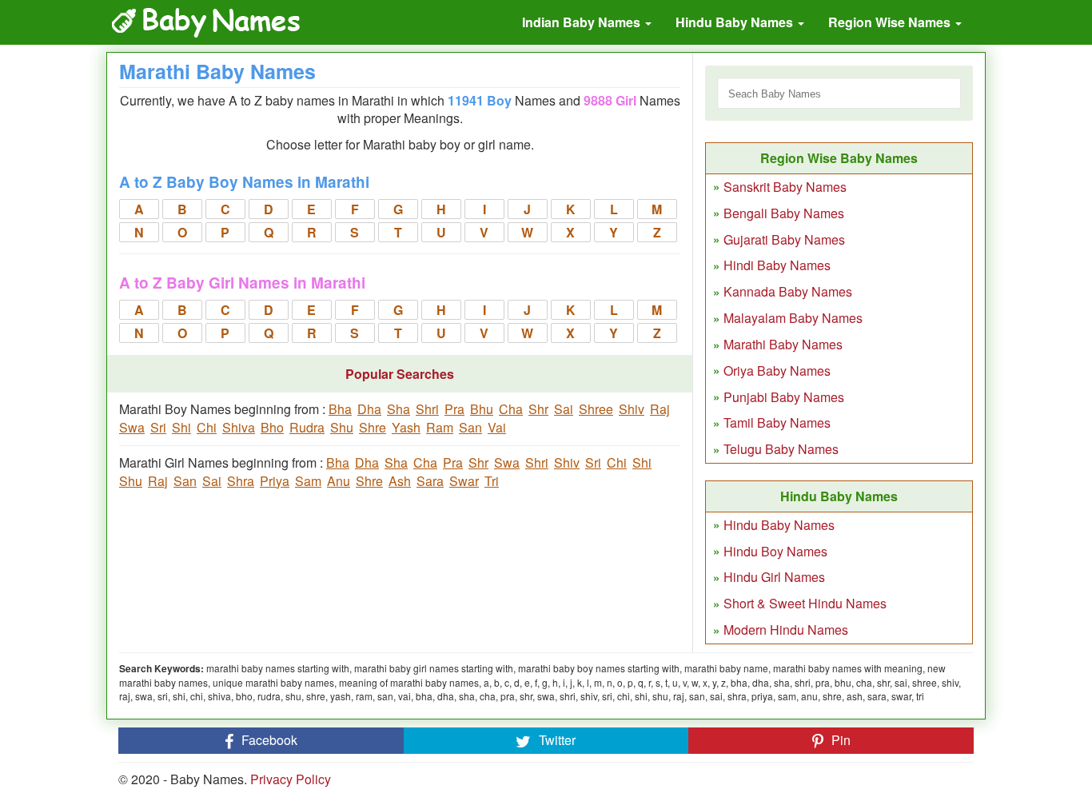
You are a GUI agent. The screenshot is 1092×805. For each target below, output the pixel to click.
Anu (338, 481)
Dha (369, 409)
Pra (454, 409)
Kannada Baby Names (787, 291)
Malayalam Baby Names (793, 318)
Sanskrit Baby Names (785, 186)
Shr (538, 409)
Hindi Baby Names (777, 265)
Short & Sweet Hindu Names (805, 603)
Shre (372, 427)
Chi (207, 427)
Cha (511, 409)
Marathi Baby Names (783, 344)
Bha (340, 409)
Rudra (307, 427)
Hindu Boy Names (775, 551)
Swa (132, 427)
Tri (491, 481)
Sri (158, 427)
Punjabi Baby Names (783, 397)
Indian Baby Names (583, 22)
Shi (181, 427)
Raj (660, 409)
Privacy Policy (290, 779)
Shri (427, 409)
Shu (341, 427)
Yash (406, 427)
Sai (563, 409)
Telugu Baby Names (781, 449)
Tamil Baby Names (777, 422)
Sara (430, 481)
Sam (308, 481)
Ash (400, 481)
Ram (439, 427)
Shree (596, 409)
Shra (240, 481)
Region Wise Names (891, 22)
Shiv (631, 409)
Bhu (481, 409)
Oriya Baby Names (777, 370)
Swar (464, 481)
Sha (398, 409)
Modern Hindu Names (785, 629)
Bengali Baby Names (783, 213)
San (470, 427)
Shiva (238, 427)
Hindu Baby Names (736, 22)
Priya (274, 481)
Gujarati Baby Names (784, 239)
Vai (497, 427)
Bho (272, 427)
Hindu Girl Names (774, 577)
